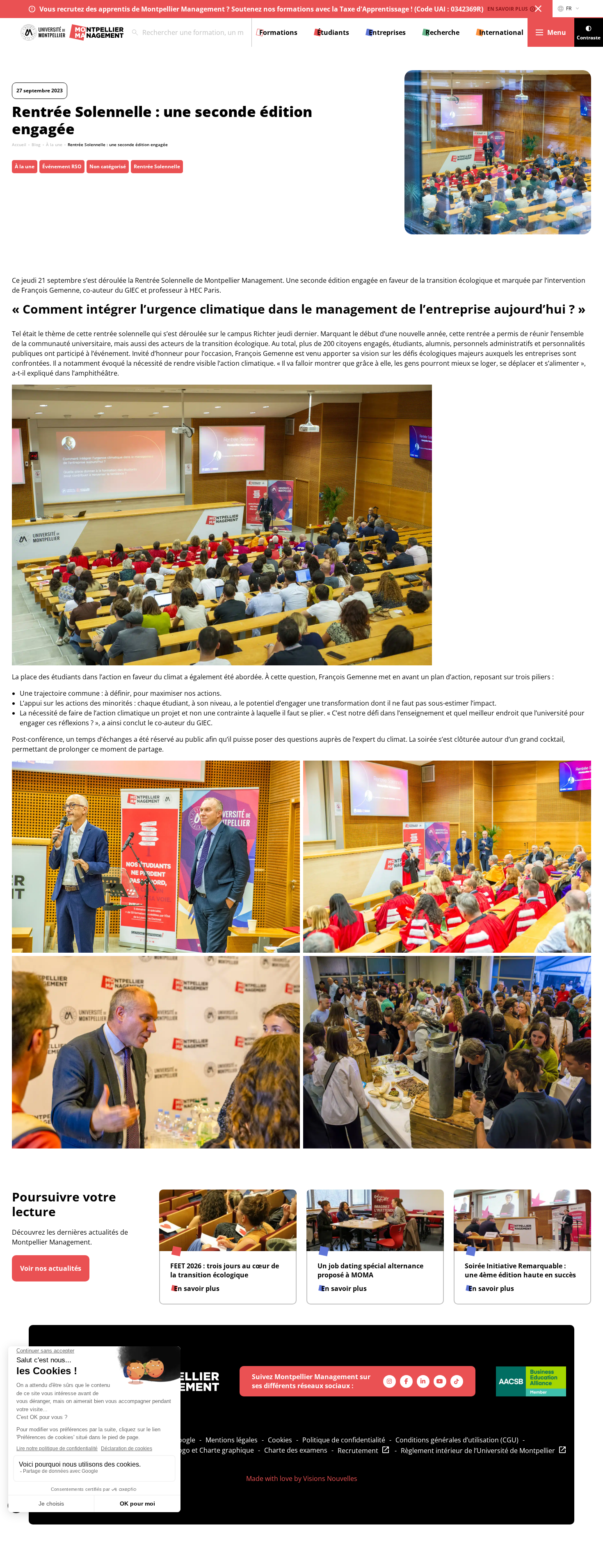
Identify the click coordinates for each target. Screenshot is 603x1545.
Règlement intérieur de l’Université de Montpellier (478, 1450)
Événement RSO (62, 166)
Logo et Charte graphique (214, 1450)
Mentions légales (232, 1439)
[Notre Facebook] (406, 1381)
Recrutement (358, 1450)
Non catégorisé (107, 166)
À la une (54, 144)
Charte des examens (295, 1450)
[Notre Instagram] (389, 1381)
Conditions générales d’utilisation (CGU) (456, 1439)
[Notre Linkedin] (423, 1381)
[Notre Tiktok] (456, 1381)
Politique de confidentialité (343, 1439)
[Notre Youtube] (440, 1381)
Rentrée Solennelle (157, 166)
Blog (36, 144)
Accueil (19, 144)
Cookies (280, 1439)
